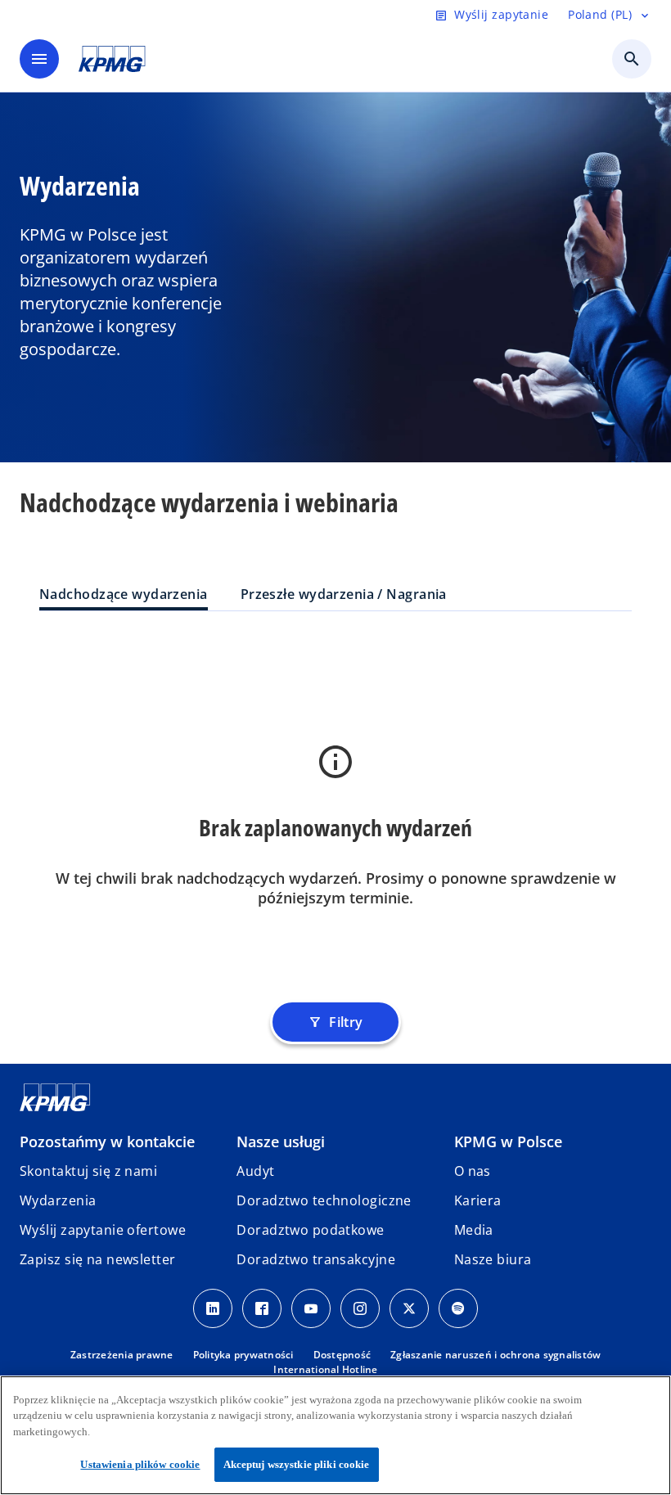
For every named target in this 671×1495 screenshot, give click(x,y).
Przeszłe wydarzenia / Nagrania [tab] (344, 594)
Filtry (335, 1022)
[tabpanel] (335, 815)
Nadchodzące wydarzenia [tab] (123, 594)
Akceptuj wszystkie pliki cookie (296, 1464)
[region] (335, 1435)
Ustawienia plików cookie (140, 1464)
